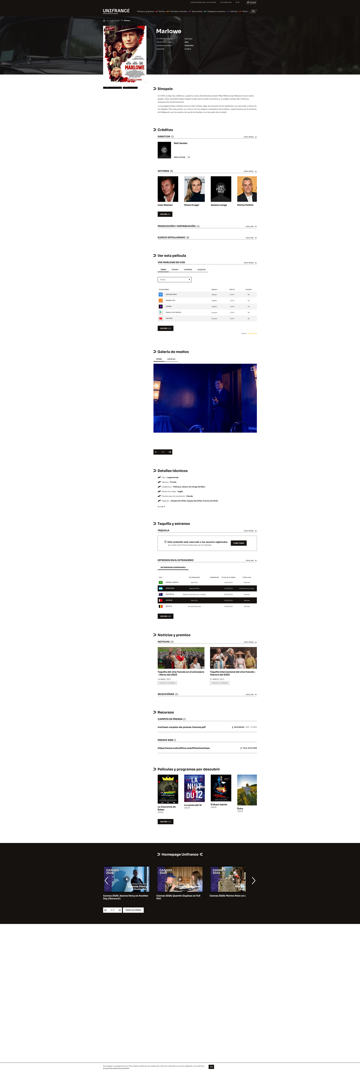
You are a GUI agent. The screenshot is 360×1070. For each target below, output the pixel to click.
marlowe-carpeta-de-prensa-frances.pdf (182, 727)
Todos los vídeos (133, 910)
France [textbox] (162, 280)
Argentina (170, 588)
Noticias (162, 11)
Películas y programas (145, 11)
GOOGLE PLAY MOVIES (173, 312)
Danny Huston (245, 205)
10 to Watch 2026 (226, 2)
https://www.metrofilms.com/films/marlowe (184, 748)
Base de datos (197, 11)
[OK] (211, 1067)
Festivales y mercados (178, 11)
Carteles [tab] (171, 359)
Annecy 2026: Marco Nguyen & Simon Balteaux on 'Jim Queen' (178, 897)
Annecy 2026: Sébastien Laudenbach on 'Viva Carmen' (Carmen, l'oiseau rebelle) (233, 897)
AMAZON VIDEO (171, 294)
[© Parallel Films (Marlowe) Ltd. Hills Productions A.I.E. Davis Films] (205, 398)
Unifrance (234, 11)
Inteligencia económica (216, 11)
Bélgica (169, 606)
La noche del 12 (193, 805)
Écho (240, 808)
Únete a (245, 11)
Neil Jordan (188, 39)
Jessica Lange (219, 205)
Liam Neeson (165, 205)
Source (244, 333)
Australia (170, 594)
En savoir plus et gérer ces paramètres (116, 1068)
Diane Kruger (191, 205)
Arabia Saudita (172, 582)
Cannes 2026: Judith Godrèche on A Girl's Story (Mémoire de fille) (124, 897)
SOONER (168, 306)
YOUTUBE (168, 318)
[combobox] (175, 279)
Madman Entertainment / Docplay (194, 594)
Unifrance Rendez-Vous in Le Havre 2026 (203, 2)
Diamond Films (194, 588)
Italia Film (194, 582)
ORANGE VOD (170, 300)
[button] (252, 369)
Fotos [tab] (159, 359)
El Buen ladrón (219, 804)
